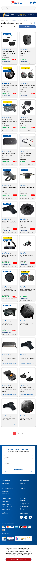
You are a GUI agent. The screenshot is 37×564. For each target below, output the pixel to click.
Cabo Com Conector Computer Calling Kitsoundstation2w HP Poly (26, 154)
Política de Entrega (6, 504)
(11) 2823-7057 (25, 509)
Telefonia (8, 20)
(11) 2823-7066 (25, 504)
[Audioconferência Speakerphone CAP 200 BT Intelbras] (9, 277)
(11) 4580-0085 (25, 506)
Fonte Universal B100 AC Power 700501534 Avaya (26, 120)
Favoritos (22, 488)
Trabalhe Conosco (6, 486)
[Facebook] (21, 517)
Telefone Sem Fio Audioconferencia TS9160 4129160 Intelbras (9, 388)
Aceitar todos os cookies (18, 559)
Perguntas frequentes (7, 488)
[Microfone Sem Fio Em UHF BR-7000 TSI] (9, 243)
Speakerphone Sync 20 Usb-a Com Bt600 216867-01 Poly (9, 357)
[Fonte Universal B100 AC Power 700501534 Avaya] (27, 107)
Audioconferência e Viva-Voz (19, 20)
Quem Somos (5, 483)
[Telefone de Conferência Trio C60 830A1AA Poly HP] (27, 175)
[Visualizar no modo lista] (31, 23)
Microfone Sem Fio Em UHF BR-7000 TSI (9, 256)
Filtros (27, 27)
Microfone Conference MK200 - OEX (26, 222)
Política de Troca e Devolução (9, 507)
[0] (34, 3)
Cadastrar (18, 469)
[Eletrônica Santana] (16, 3)
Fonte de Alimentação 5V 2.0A (26, 256)
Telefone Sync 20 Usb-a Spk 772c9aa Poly (8, 154)
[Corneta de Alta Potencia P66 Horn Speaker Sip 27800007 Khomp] (9, 175)
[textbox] (18, 8)
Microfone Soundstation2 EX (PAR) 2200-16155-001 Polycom (27, 290)
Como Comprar (5, 501)
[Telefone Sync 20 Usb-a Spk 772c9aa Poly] (9, 141)
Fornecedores (5, 491)
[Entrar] (31, 3)
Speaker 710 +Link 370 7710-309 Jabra (9, 86)
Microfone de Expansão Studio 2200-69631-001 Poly (27, 357)
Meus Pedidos (23, 486)
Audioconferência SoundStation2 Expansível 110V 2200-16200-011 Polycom (9, 120)
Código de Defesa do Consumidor (7, 512)
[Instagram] (25, 517)
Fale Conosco (5, 493)
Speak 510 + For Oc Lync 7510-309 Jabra (26, 323)
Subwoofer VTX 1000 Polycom (25, 52)
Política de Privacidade (22, 555)
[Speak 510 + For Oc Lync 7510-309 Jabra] (27, 311)
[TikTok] (30, 517)
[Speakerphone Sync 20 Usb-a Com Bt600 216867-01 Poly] (9, 345)
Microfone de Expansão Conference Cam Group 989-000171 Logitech (8, 52)
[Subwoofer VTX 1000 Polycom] (27, 40)
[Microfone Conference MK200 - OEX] (27, 209)
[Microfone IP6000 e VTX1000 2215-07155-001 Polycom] (27, 73)
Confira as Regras (22, 15)
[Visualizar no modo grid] (35, 23)
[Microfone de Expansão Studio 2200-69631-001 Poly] (27, 345)
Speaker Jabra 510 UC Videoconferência (26, 418)
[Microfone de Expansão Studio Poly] (9, 406)
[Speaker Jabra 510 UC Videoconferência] (27, 406)
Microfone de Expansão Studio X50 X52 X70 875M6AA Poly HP (9, 222)
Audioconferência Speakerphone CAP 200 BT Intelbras (9, 290)
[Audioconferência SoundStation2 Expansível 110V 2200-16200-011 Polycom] (9, 107)
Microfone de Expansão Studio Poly (8, 418)
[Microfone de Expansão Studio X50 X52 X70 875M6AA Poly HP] (9, 209)
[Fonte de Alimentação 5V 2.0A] (27, 243)
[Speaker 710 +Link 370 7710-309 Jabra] (9, 73)
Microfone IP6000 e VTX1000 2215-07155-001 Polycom (27, 86)
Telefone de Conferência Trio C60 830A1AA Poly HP (27, 188)
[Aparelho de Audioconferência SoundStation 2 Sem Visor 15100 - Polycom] (9, 311)
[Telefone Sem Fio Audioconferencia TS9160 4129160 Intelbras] (9, 375)
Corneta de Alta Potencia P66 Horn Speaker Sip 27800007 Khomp (9, 188)
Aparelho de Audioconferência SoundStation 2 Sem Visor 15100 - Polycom (9, 324)
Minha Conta (23, 483)
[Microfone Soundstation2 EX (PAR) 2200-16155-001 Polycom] (27, 277)
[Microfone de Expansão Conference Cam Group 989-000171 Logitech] (9, 40)
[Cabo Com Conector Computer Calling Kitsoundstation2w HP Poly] (27, 141)
